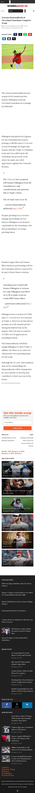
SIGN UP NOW (17, 428)
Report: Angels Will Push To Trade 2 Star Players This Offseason (21, 738)
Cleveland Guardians (17, 28)
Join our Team (8, 769)
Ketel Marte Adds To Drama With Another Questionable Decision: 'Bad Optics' (21, 718)
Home (3, 11)
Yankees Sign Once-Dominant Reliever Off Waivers (16, 472)
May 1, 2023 (18, 208)
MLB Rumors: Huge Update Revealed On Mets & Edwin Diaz (21, 631)
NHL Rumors (15, 453)
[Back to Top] (17, 790)
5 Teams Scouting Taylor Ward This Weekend (17, 490)
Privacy (5, 771)
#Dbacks (11, 179)
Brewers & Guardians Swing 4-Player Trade (16, 508)
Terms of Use (8, 775)
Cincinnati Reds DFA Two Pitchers (14, 611)
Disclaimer (7, 773)
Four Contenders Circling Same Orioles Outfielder (15, 525)
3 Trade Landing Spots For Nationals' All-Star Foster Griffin (17, 543)
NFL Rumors (13, 451)
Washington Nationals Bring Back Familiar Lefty (16, 560)
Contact (5, 767)
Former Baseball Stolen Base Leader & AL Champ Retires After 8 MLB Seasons (21, 758)
